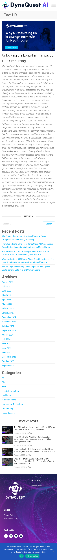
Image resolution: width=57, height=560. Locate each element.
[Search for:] (28, 223)
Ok (21, 556)
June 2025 (6, 291)
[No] (53, 551)
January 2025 (8, 313)
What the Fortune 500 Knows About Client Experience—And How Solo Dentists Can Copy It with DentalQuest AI (34, 461)
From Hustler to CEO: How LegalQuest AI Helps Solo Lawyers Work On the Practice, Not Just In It (34, 450)
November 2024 (9, 321)
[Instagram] (11, 536)
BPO (4, 386)
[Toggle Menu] (53, 5)
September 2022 (9, 365)
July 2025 (6, 286)
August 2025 (7, 282)
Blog (4, 382)
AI (3, 378)
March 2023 (7, 352)
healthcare (6, 395)
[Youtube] (21, 536)
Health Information (10, 391)
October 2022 (8, 361)
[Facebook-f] (6, 536)
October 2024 (8, 326)
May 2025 (6, 295)
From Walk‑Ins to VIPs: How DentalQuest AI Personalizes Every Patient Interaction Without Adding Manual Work (33, 439)
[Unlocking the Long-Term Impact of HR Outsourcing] (28, 36)
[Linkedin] (16, 536)
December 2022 (9, 357)
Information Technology (12, 404)
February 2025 (8, 308)
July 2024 (6, 339)
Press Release (8, 413)
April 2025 (6, 299)
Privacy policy (32, 556)
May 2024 (6, 343)
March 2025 (7, 304)
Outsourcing (7, 408)
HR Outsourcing (9, 400)
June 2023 (6, 348)
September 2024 (9, 330)
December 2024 (9, 317)
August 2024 (7, 335)
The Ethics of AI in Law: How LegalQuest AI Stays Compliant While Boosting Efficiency (34, 428)
